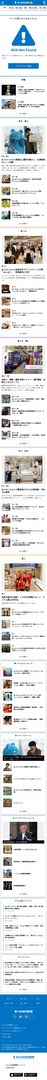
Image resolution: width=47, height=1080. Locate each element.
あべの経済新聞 (21, 2)
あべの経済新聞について (10, 1025)
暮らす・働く (33, 7)
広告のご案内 (7, 1037)
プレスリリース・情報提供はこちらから (15, 1028)
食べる (11, 7)
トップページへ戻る (23, 66)
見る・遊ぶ (19, 7)
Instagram (26, 1016)
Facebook (14, 1016)
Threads (32, 1016)
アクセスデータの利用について (12, 1031)
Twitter (20, 1016)
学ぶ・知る (43, 7)
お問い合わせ (7, 1034)
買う (25, 7)
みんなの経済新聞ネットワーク (23, 1057)
